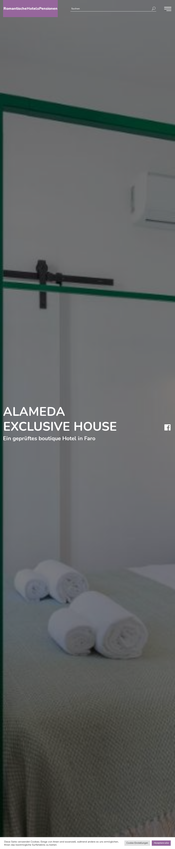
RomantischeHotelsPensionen (30, 8)
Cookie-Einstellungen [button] (137, 843)
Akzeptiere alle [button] (161, 843)
